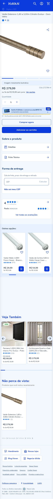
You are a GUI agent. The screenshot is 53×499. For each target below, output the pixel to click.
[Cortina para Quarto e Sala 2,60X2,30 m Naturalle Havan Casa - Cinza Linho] (39, 334)
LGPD (39, 483)
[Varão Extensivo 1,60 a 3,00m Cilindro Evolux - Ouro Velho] (13, 400)
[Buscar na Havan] (35, 3)
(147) (39, 263)
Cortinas (21, 438)
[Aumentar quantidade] (17, 102)
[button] (7, 78)
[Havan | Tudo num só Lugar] (13, 4)
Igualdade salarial (8, 474)
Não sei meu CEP (12, 189)
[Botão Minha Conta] (41, 3)
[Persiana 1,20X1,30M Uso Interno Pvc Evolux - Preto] (13, 334)
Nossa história (7, 466)
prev (3, 338)
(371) (13, 263)
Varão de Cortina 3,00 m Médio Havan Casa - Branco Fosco (39, 260)
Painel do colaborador (10, 470)
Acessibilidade (28, 483)
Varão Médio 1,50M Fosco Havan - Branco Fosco (13, 260)
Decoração (12, 438)
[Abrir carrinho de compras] (48, 3)
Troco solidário (21, 474)
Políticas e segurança (9, 483)
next (49, 338)
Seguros (22, 470)
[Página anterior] (4, 3)
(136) (12, 353)
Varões (29, 438)
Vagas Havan (33, 466)
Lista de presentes (21, 466)
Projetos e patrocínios (36, 474)
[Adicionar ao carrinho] (21, 268)
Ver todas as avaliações (26, 214)
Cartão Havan (32, 470)
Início (4, 438)
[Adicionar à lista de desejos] (48, 71)
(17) (38, 353)
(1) (12, 419)
